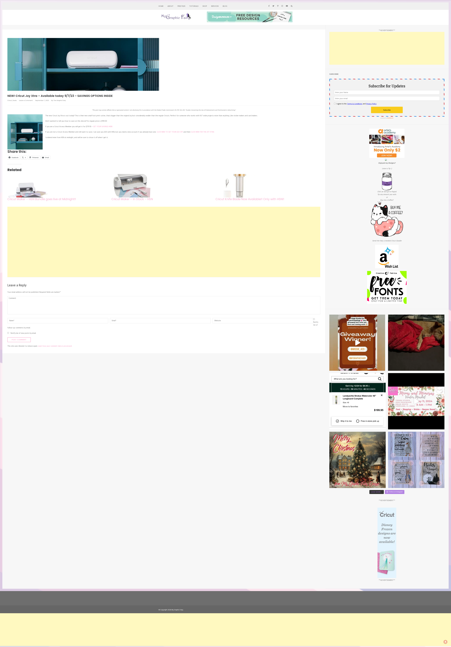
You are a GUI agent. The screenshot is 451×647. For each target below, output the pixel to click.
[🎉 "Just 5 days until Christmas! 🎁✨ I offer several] (416, 460)
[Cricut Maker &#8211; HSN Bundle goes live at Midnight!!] (58, 185)
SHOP (204, 6)
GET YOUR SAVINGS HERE (103, 126)
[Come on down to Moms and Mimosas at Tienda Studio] (416, 401)
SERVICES (215, 6)
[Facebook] (268, 6)
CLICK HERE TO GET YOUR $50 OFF (170, 132)
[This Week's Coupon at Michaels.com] (386, 160)
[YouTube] (287, 6)
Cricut (9, 100)
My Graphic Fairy (177, 610)
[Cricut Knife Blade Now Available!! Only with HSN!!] (266, 185)
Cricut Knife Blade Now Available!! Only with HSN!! (250, 199)
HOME (161, 6)
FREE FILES (181, 6)
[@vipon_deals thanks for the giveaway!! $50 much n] (357, 343)
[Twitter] (273, 6)
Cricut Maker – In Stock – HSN (132, 199)
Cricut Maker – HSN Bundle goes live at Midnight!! (41, 199)
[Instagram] (282, 6)
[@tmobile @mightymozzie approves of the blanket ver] (416, 343)
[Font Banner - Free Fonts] (387, 303)
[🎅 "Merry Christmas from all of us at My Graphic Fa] (357, 460)
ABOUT (170, 6)
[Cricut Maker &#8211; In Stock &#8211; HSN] (162, 185)
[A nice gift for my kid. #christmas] (357, 401)
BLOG (225, 6)
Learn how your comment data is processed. (55, 346)
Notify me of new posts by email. (23, 333)
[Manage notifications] (445, 642)
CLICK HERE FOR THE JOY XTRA (202, 132)
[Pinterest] (277, 6)
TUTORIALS (193, 6)
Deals (15, 100)
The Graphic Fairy (59, 100)
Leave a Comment (26, 100)
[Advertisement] (77, 242)
